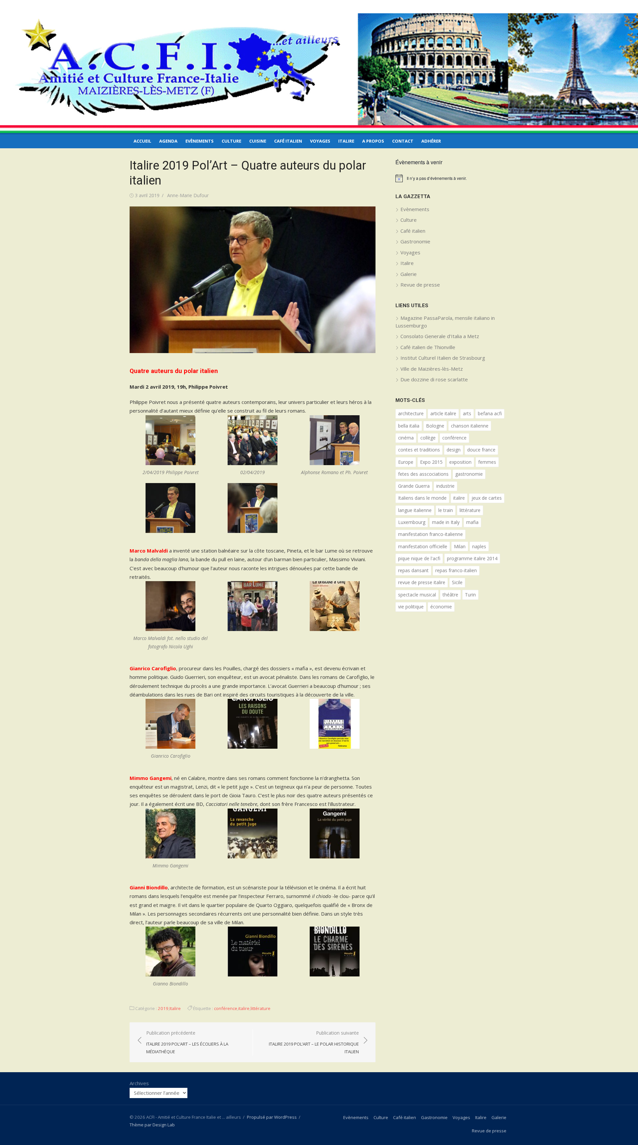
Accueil (142, 141)
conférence (225, 1008)
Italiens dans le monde (422, 498)
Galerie (408, 274)
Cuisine (257, 141)
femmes (487, 462)
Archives (139, 1083)
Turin (470, 594)
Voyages (320, 141)
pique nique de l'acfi (419, 558)
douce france (481, 449)
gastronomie (469, 474)
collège (428, 438)
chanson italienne (469, 426)
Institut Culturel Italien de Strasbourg (442, 357)
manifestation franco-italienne (430, 534)
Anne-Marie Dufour (188, 195)
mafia (472, 522)
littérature (260, 1008)
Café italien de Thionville (427, 347)
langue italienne (415, 510)
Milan (460, 546)
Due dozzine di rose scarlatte (434, 379)
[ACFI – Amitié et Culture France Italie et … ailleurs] (319, 73)
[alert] (451, 178)
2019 (163, 1008)
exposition (460, 462)
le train (445, 510)
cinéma (406, 438)
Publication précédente (187, 1042)
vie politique (411, 606)
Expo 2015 (431, 462)
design (454, 449)
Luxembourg (411, 522)
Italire (346, 141)
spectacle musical (417, 594)
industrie (445, 486)
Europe (405, 462)
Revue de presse (420, 284)
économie (441, 606)
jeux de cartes (487, 498)
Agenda (168, 141)
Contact (402, 141)
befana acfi (490, 413)
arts (467, 413)
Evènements (199, 141)
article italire (443, 413)
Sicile (457, 582)
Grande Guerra (414, 486)
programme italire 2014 (472, 558)
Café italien (288, 141)
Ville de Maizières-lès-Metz (431, 368)
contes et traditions (419, 449)
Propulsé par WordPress (272, 1117)
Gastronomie (415, 241)
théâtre (450, 594)
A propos (373, 141)
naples (479, 546)
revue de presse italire (421, 582)
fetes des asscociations (423, 474)
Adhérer (431, 141)
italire (244, 1008)
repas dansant (413, 570)
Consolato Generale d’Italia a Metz (439, 336)
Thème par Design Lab (152, 1125)
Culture (231, 141)
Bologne (435, 426)
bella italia (408, 426)
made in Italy (446, 522)
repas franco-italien (456, 570)
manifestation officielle (422, 546)
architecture (411, 413)
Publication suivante (314, 1042)
